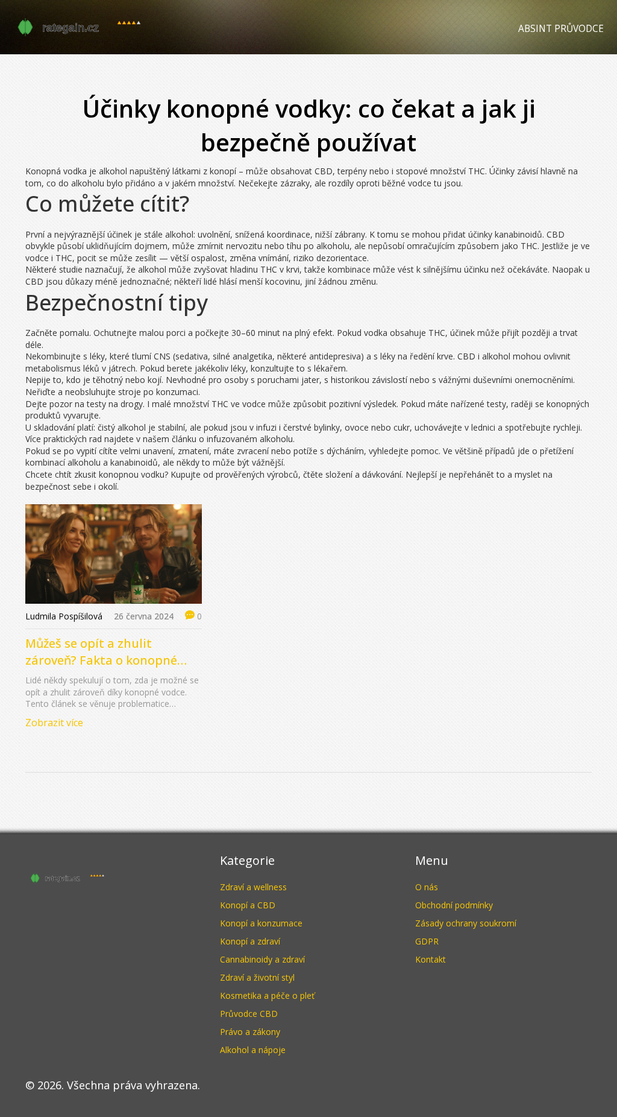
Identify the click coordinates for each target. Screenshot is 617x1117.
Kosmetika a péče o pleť (267, 995)
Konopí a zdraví (250, 941)
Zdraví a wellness (253, 887)
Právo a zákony (250, 1031)
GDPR (427, 941)
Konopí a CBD (247, 905)
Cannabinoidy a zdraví (262, 959)
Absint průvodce (561, 28)
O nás (426, 887)
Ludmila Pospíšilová (63, 616)
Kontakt (430, 959)
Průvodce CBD (249, 1013)
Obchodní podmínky (454, 905)
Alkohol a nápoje (253, 1049)
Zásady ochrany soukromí (465, 923)
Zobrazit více (54, 722)
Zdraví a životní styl (257, 977)
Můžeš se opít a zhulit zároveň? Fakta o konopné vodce (101, 652)
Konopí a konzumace (261, 923)
